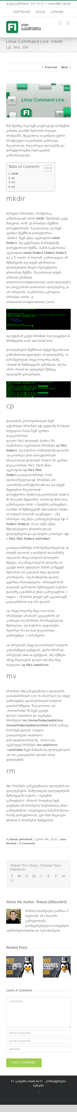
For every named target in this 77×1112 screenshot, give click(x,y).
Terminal (11, 843)
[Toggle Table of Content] (46, 168)
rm (13, 187)
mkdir (14, 173)
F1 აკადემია (19, 1081)
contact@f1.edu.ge (59, 4)
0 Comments (27, 843)
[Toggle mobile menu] (69, 23)
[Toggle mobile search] (60, 23)
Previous (51, 67)
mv (13, 182)
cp (13, 178)
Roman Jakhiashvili (21, 839)
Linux (63, 839)
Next (64, 67)
